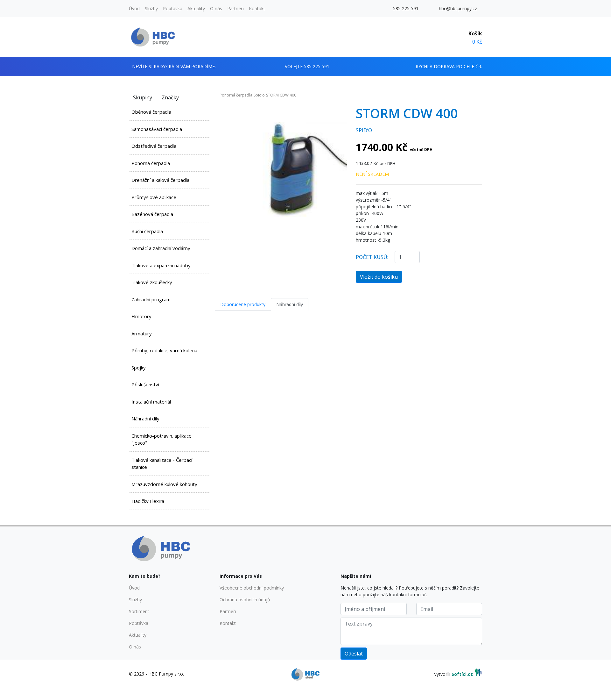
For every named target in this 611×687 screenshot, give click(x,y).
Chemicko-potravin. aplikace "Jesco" (161, 439)
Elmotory (141, 316)
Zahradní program (151, 299)
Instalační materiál (151, 401)
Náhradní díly (145, 418)
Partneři (235, 8)
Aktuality (196, 8)
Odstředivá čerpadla (153, 146)
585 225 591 (405, 8)
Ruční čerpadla (147, 231)
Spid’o (259, 95)
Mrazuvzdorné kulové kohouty (164, 484)
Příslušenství (145, 384)
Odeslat (354, 653)
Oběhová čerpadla (151, 112)
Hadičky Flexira (147, 501)
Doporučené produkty (242, 304)
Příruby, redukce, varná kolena (164, 350)
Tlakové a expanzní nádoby (161, 265)
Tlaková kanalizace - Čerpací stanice (161, 463)
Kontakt (257, 8)
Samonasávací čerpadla (156, 129)
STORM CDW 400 (281, 95)
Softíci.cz (462, 674)
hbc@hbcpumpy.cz (458, 8)
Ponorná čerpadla (150, 163)
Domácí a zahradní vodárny (160, 248)
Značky (170, 97)
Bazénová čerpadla (152, 214)
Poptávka (172, 8)
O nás (216, 8)
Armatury (141, 333)
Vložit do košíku (379, 276)
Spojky (138, 367)
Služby (151, 8)
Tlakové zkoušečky (151, 282)
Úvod (134, 8)
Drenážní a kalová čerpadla (160, 180)
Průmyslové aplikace (153, 197)
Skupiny (142, 97)
